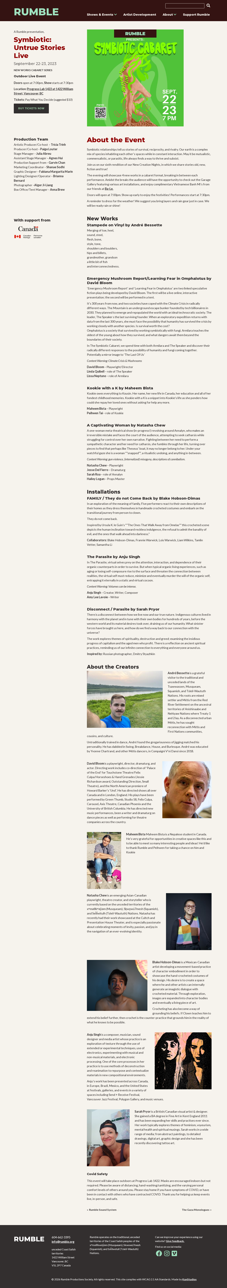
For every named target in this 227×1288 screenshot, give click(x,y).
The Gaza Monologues (195, 1209)
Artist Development (139, 14)
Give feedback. (175, 1241)
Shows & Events (100, 14)
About (168, 14)
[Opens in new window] (159, 1254)
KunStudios (189, 1279)
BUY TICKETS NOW (31, 108)
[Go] (207, 5)
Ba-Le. (109, 189)
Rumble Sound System (102, 1209)
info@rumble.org (63, 1242)
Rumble (36, 12)
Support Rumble (196, 14)
